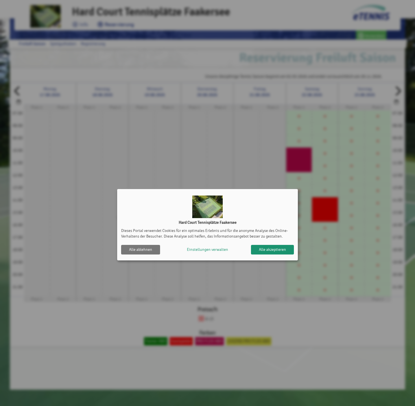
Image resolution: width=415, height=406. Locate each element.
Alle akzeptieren (272, 249)
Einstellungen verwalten (207, 249)
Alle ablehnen (140, 249)
